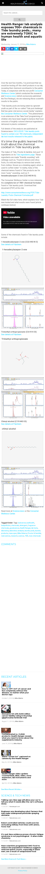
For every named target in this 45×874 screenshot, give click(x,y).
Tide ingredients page (25, 155)
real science (5, 536)
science (21, 536)
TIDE (26, 536)
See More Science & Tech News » (13, 859)
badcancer (22, 523)
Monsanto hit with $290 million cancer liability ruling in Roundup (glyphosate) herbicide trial (17, 716)
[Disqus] (22, 577)
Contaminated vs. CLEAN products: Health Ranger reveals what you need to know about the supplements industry (17, 737)
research (14, 536)
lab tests (34, 528)
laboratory (5, 531)
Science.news (10, 96)
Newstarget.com (14, 806)
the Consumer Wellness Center (14, 114)
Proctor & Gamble (34, 533)
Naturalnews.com (15, 818)
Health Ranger (25, 528)
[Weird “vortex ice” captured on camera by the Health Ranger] (6, 752)
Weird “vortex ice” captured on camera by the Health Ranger (16, 757)
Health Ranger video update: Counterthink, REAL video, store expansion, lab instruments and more (16, 776)
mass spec (13, 533)
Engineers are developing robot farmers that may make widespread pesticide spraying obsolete (21, 813)
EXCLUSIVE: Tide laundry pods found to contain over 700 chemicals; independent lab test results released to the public (22, 134)
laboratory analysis (17, 531)
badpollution (6, 525)
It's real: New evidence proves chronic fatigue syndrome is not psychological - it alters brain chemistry (22, 836)
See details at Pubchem (11, 244)
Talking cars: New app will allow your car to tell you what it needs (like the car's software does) (22, 802)
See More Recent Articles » (11, 789)
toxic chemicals (35, 536)
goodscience (14, 528)
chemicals (15, 525)
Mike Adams (31, 44)
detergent (23, 525)
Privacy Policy (22, 870)
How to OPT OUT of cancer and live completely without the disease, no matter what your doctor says (16, 692)
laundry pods (29, 531)
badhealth (30, 523)
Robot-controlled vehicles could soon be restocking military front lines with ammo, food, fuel (20, 825)
